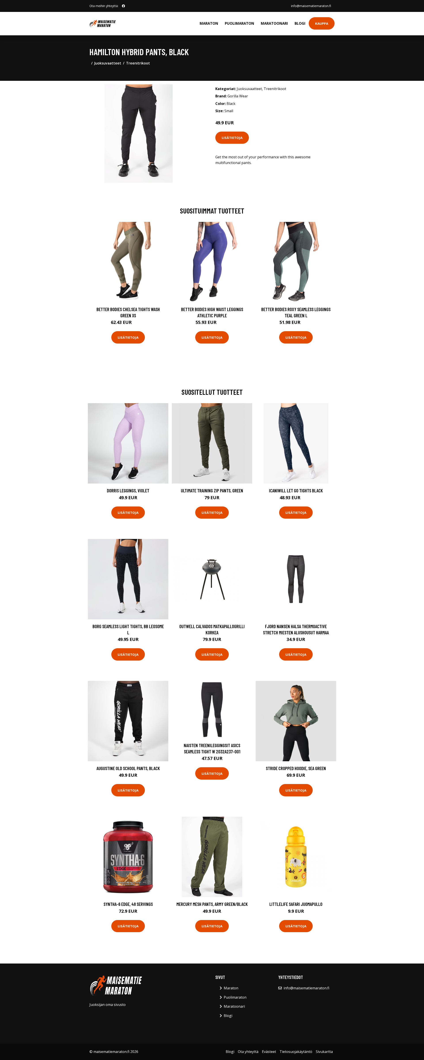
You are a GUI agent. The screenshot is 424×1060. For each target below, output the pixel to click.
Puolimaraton (239, 23)
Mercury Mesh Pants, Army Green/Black (212, 904)
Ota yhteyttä (248, 1051)
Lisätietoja (232, 137)
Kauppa (321, 23)
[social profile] (123, 6)
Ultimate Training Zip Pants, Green (212, 490)
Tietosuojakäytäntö (296, 1051)
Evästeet (269, 1051)
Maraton (209, 23)
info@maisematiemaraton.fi (311, 6)
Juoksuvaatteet (107, 63)
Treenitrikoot (138, 63)
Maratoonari (274, 23)
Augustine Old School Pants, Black (128, 768)
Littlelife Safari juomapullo (295, 904)
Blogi (300, 23)
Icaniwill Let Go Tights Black (296, 490)
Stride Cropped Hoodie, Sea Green (296, 768)
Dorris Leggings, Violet (128, 490)
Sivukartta (324, 1051)
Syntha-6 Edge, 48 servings (128, 904)
